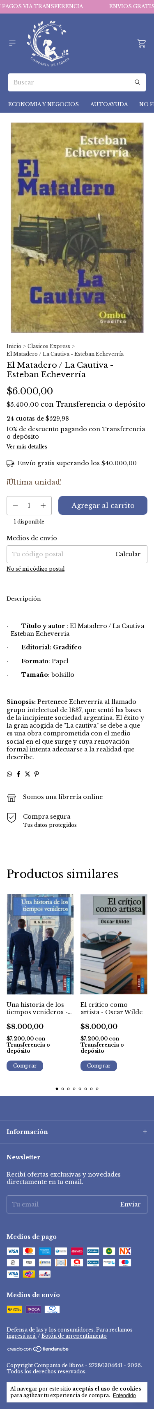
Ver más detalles (27, 447)
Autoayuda (109, 104)
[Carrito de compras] (142, 43)
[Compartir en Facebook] (18, 774)
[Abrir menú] (12, 43)
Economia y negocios (43, 104)
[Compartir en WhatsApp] (9, 774)
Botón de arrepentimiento (74, 1336)
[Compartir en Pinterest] (36, 774)
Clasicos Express (49, 346)
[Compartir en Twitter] (27, 774)
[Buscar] (137, 82)
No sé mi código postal (35, 569)
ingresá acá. (22, 1336)
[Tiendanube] (38, 1351)
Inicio (14, 346)
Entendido (124, 1395)
